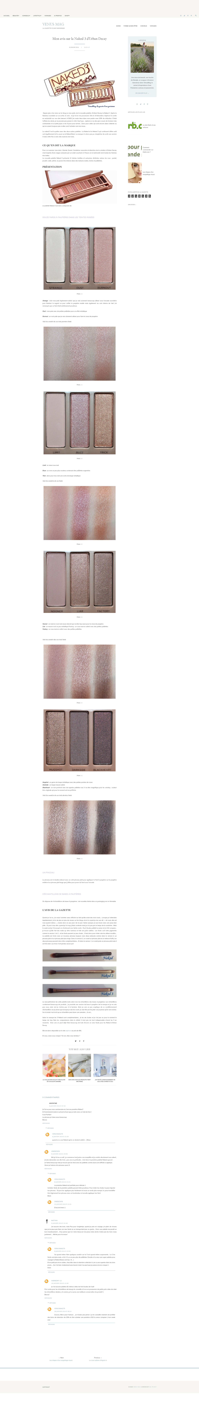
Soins (118, 26)
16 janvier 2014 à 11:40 (59, 1283)
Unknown (55, 1151)
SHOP (67, 15)
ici (81, 294)
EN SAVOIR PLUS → (142, 93)
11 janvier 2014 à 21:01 (62, 1204)
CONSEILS (25, 15)
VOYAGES (48, 15)
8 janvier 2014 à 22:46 (59, 1223)
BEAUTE (15, 15)
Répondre (46, 1123)
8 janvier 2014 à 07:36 (57, 1106)
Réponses (50, 1128)
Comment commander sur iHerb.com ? (148, 150)
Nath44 (54, 1220)
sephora (68, 1031)
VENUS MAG (53, 24)
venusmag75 (57, 1134)
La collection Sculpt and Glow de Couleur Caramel (54, 1080)
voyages (153, 26)
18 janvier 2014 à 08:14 (62, 1311)
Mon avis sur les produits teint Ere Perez (80, 1080)
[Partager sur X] (75, 1041)
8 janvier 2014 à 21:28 (60, 1136)
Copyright (46, 1387)
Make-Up (87, 47)
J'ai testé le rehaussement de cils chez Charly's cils (105, 1080)
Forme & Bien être (130, 26)
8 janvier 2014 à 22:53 (62, 1251)
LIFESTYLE (37, 15)
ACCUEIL (7, 15)
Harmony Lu (56, 1281)
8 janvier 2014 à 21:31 (62, 1182)
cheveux (143, 26)
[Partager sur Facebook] (79, 1041)
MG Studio (153, 1387)
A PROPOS (58, 15)
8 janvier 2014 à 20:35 (59, 1154)
